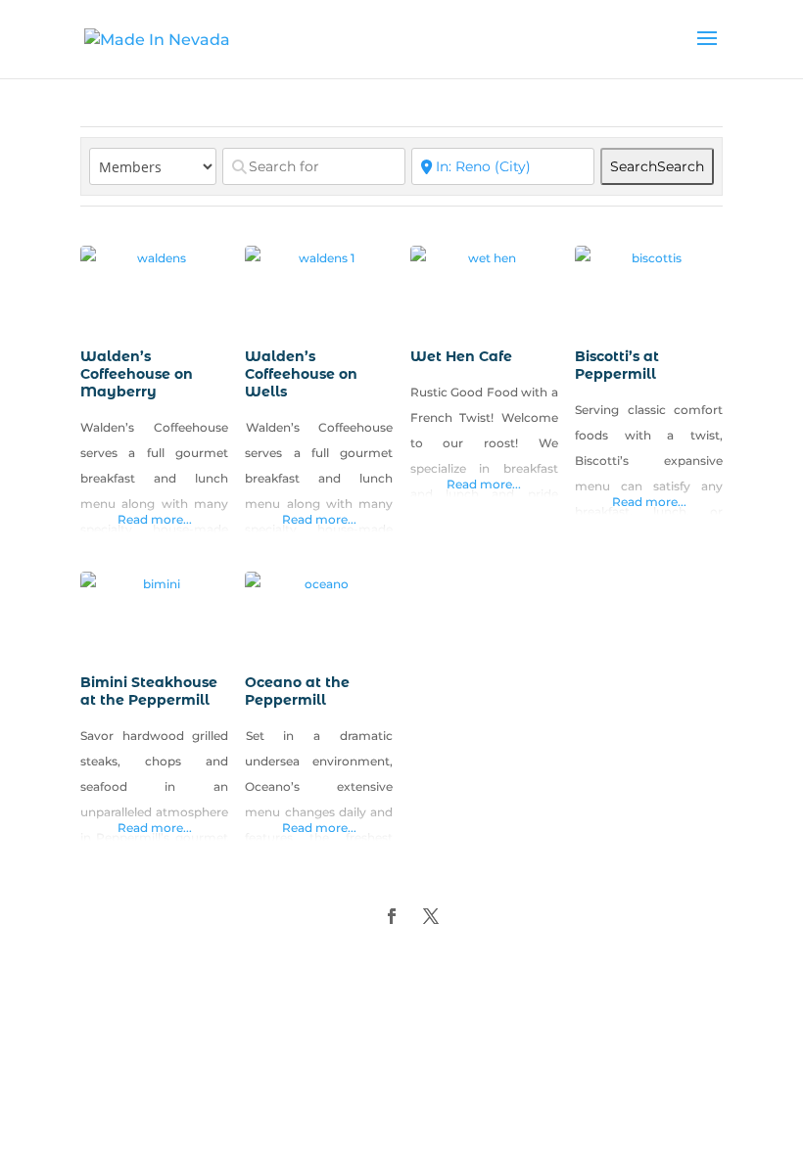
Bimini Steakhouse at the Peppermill (148, 691)
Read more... (155, 519)
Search (657, 166)
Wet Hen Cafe (461, 356)
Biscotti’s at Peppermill (617, 365)
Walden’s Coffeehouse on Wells (301, 373)
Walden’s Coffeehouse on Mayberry (136, 373)
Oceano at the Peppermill (297, 691)
